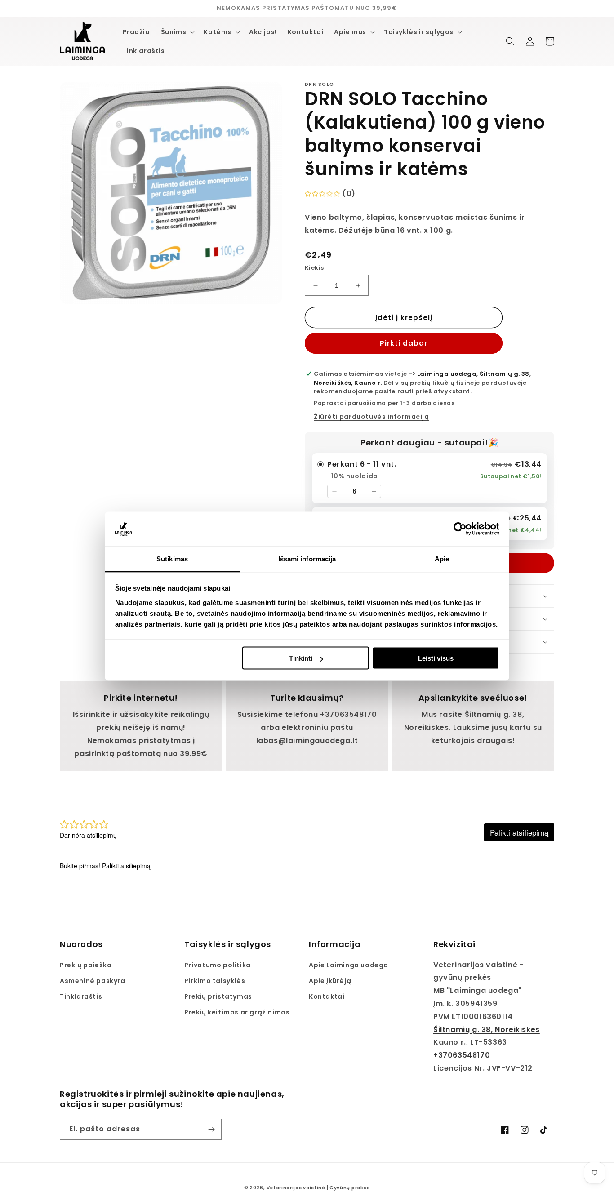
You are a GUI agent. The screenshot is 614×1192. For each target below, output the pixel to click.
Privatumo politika (217, 965)
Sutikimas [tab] (172, 558)
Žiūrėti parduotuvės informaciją (371, 416)
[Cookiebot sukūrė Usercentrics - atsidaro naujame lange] (460, 529)
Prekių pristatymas (218, 996)
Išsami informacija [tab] (307, 558)
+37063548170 (461, 1055)
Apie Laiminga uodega (348, 965)
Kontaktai (326, 996)
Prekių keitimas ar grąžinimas (236, 1012)
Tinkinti (300, 658)
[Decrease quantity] (334, 491)
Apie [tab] (442, 558)
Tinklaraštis (81, 996)
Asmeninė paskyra (92, 980)
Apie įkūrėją (330, 980)
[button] (177, 31)
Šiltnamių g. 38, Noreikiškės (486, 1029)
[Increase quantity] (374, 491)
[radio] (429, 478)
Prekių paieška (85, 965)
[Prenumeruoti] (211, 1129)
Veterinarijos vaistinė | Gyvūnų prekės (318, 1187)
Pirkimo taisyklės (214, 980)
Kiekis (314, 267)
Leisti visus (436, 658)
